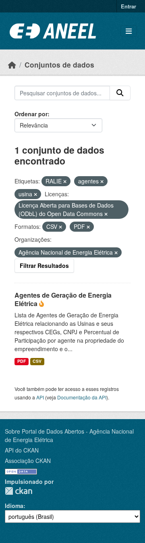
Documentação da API (81, 397)
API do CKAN (22, 450)
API (40, 397)
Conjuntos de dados (59, 65)
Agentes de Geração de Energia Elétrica (63, 299)
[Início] (12, 65)
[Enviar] (120, 93)
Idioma (14, 506)
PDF (21, 361)
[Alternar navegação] (128, 31)
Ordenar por (31, 114)
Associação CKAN (28, 461)
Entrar (128, 6)
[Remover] (64, 181)
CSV (37, 361)
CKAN (18, 491)
